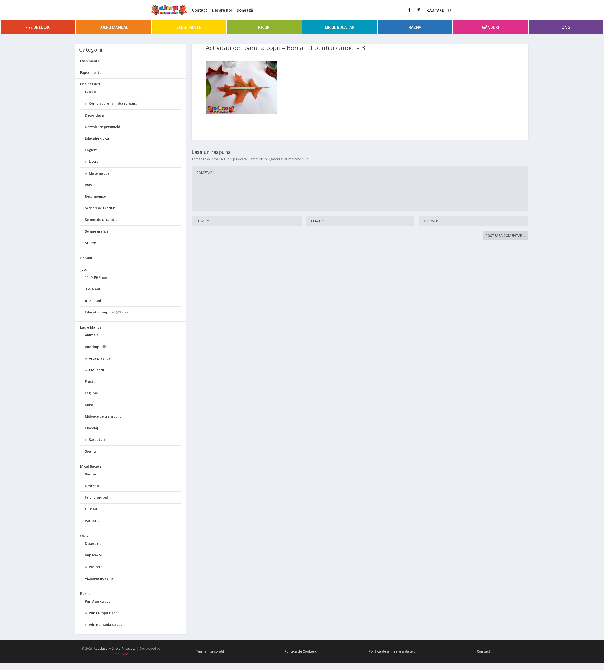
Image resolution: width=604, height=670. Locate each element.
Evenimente (90, 61)
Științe (90, 243)
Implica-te (93, 555)
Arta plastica (99, 358)
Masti (89, 405)
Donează (245, 10)
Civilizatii (96, 370)
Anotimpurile (96, 347)
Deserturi (92, 485)
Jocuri (264, 27)
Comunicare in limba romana (113, 103)
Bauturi (91, 474)
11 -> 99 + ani (96, 277)
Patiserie (92, 520)
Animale (91, 335)
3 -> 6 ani (92, 289)
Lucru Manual (113, 27)
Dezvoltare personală (102, 127)
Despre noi (222, 10)
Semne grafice (96, 231)
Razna (415, 27)
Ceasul (90, 92)
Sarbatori (97, 439)
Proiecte (95, 567)
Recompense (95, 196)
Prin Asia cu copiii (99, 601)
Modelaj (91, 428)
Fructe (90, 381)
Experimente (189, 27)
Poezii (90, 185)
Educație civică (97, 138)
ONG (566, 27)
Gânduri (490, 27)
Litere (93, 161)
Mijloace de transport (103, 416)
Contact (199, 10)
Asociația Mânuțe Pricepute (115, 648)
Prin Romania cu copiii (107, 624)
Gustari (91, 509)
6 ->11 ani (93, 300)
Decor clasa (94, 115)
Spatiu (90, 451)
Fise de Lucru (38, 27)
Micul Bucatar (339, 27)
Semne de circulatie (101, 219)
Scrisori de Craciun (100, 208)
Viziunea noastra (99, 578)
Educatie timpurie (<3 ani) (106, 312)
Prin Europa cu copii (105, 613)
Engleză (91, 150)
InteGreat (121, 654)
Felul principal (96, 497)
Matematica (99, 173)
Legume (91, 393)
